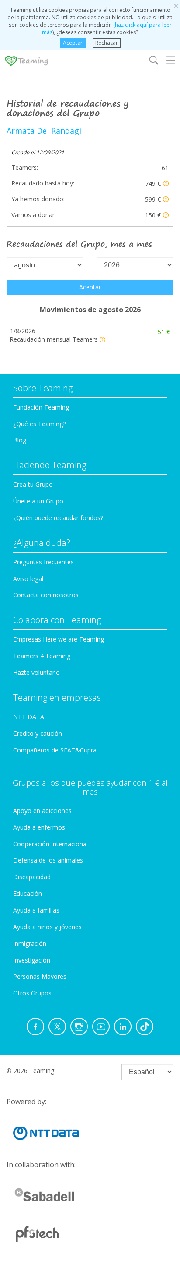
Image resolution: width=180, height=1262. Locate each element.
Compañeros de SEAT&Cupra (55, 750)
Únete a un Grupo (38, 501)
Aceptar (73, 42)
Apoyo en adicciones (42, 810)
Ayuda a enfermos (39, 827)
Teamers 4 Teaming (41, 656)
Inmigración (29, 943)
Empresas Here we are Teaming (58, 639)
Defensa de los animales (48, 860)
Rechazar (106, 42)
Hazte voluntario (36, 672)
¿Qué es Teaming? (39, 424)
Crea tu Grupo (33, 484)
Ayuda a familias (36, 910)
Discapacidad (32, 877)
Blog (19, 440)
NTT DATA (28, 717)
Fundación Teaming (41, 407)
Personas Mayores (39, 976)
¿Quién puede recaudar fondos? (58, 517)
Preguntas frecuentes (43, 562)
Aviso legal (28, 578)
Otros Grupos (32, 993)
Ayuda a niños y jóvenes (47, 927)
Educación (27, 893)
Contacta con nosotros (46, 595)
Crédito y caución (37, 733)
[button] (166, 183)
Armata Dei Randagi (44, 130)
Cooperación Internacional (50, 844)
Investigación (31, 960)
